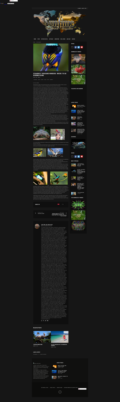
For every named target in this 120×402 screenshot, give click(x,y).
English (82, 388)
